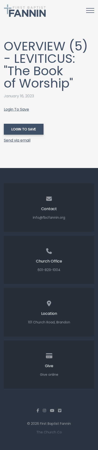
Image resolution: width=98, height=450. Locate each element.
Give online (49, 374)
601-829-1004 (49, 269)
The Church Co (49, 432)
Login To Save (16, 109)
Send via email (17, 140)
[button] (90, 10)
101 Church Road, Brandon (49, 322)
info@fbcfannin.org (49, 217)
